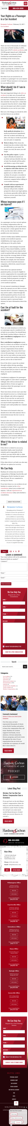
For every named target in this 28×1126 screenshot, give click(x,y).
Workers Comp (14, 1080)
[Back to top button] (16, 1103)
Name (3, 573)
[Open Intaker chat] (11, 1125)
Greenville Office (14, 993)
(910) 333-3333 (14, 899)
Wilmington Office (14, 883)
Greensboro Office (14, 927)
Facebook (13, 551)
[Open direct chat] (24, 1107)
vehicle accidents (18, 50)
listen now (15, 777)
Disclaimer (21, 1107)
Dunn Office (14, 949)
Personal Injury (7, 682)
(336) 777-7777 (14, 943)
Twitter (16, 551)
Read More (8, 750)
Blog (14, 1096)
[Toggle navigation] (25, 3)
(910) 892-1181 (14, 965)
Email (11, 551)
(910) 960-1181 (14, 921)
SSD (14, 1093)
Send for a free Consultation (14, 652)
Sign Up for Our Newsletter (13, 646)
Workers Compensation (9, 689)
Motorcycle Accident (8, 681)
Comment (4, 561)
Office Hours (16, 870)
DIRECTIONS (14, 890)
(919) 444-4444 (13, 862)
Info (7, 870)
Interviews (6, 679)
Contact (14, 1099)
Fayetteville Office (14, 905)
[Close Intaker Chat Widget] (26, 1107)
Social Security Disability (9, 686)
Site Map (7, 1107)
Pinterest (19, 551)
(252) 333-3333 (14, 1009)
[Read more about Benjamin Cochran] (4, 506)
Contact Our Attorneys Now (14, 1062)
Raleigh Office (14, 971)
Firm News (6, 678)
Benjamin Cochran (6, 24)
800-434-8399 (12, 8)
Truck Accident (7, 687)
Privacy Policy (13, 1107)
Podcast (5, 684)
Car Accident (5, 26)
